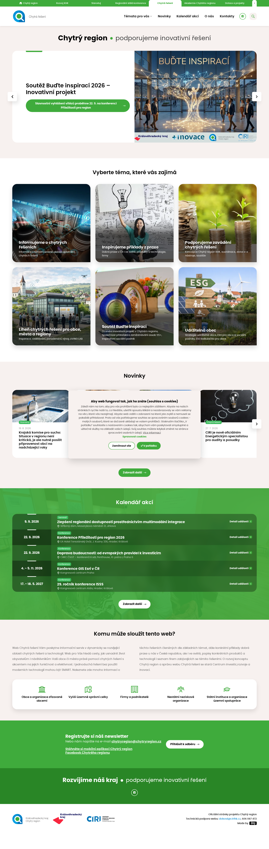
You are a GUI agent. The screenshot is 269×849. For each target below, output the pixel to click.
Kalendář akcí (188, 16)
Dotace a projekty (234, 3)
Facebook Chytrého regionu (87, 752)
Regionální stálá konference (130, 3)
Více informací (152, 433)
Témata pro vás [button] (136, 16)
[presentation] (12, 96)
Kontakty (227, 16)
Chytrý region (30, 3)
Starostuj (96, 3)
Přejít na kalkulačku (44, 111)
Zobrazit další (132, 472)
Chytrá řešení (165, 3)
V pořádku (150, 445)
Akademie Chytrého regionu (199, 3)
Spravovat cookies (134, 436)
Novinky (164, 16)
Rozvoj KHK (62, 3)
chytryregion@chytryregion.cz (136, 741)
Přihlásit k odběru (182, 744)
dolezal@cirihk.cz (230, 819)
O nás (209, 16)
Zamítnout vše (121, 445)
